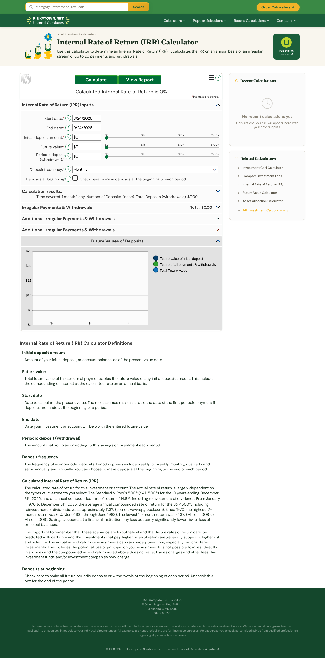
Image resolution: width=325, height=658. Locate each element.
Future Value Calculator (260, 193)
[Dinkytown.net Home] (48, 20)
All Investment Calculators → (266, 210)
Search (138, 7)
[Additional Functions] (211, 78)
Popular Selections (208, 21)
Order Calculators (275, 7)
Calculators (173, 21)
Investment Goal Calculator (263, 168)
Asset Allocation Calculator (263, 201)
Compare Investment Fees (262, 176)
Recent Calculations (250, 21)
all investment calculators (78, 34)
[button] (121, 105)
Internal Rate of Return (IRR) (263, 184)
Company (284, 21)
